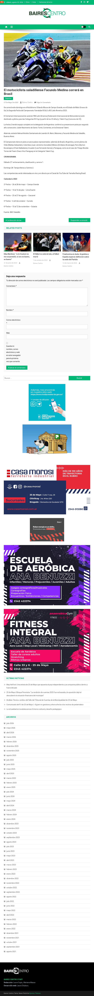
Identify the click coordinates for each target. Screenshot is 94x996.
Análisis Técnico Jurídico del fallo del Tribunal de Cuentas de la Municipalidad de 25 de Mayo (41, 700)
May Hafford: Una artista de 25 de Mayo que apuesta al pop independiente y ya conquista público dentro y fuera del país (47, 686)
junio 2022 (10, 906)
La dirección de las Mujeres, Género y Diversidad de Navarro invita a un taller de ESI (16, 220)
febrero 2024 (11, 815)
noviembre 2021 (12, 938)
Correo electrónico (13, 321)
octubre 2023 (11, 833)
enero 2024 (10, 819)
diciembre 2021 (12, 933)
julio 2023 (10, 846)
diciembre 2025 (12, 746)
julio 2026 (10, 723)
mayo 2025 (10, 769)
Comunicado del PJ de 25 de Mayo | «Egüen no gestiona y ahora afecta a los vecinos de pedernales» (45, 705)
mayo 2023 (10, 856)
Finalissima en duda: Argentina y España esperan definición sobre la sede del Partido (76, 256)
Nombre (10, 310)
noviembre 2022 (12, 883)
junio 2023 (10, 851)
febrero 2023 (11, 869)
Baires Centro (27, 102)
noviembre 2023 (12, 828)
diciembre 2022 (12, 878)
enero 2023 (10, 874)
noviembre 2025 (12, 751)
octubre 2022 (11, 888)
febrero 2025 (11, 783)
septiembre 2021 (13, 947)
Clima (27, 2)
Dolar (34, 2)
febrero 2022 (11, 924)
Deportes (8, 98)
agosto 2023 (11, 842)
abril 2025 (10, 774)
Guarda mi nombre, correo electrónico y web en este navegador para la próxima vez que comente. (13, 354)
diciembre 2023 (12, 824)
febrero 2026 (11, 742)
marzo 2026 (11, 737)
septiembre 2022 (13, 892)
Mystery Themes (35, 993)
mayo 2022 (10, 910)
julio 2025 (10, 760)
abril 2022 (10, 915)
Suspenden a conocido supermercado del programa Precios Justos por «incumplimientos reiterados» (80, 220)
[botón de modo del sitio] (83, 27)
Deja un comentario (44, 102)
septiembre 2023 (13, 837)
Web (8, 333)
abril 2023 (10, 860)
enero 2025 (10, 787)
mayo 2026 (10, 728)
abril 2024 (10, 806)
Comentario (11, 286)
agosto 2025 (11, 755)
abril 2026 (10, 733)
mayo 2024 (10, 801)
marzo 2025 (11, 778)
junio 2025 (10, 764)
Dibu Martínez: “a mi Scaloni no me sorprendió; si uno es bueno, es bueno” (17, 256)
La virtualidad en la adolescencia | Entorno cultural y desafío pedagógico (34, 709)
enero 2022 (10, 929)
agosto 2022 (11, 897)
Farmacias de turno (45, 2)
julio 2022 (10, 901)
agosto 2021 (11, 951)
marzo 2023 (11, 865)
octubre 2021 (11, 942)
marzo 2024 (11, 810)
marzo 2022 (11, 919)
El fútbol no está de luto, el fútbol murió (46, 255)
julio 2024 (10, 792)
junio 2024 (10, 796)
